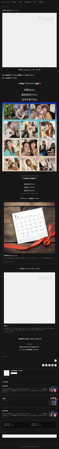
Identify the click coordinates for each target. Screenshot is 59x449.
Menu (20, 2)
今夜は (4, 398)
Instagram (41, 2)
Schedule (14, 2)
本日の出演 (5, 386)
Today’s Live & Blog (6, 2)
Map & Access (28, 2)
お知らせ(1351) (5, 356)
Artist (35, 2)
